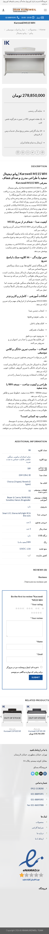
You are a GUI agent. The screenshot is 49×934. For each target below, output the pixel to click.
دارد (29, 506)
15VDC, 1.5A (25, 549)
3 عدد (28, 529)
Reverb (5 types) (26, 482)
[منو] (45, 10)
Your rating (37, 604)
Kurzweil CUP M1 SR (36, 731)
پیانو (31, 33)
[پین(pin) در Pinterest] (23, 152)
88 (29, 450)
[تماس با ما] (37, 774)
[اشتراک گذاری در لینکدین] (18, 152)
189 (29, 468)
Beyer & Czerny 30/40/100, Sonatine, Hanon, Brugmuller (18, 498)
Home (42, 29)
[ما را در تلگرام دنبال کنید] (33, 774)
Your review (36, 618)
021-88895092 (37, 799)
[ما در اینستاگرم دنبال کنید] (45, 774)
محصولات (32, 29)
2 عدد (28, 522)
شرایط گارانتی (38, 827)
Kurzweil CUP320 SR (12, 731)
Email (40, 654)
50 (29, 491)
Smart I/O (6, 513)
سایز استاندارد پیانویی (22, 457)
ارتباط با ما (39, 838)
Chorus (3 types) (14, 481)
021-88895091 (37, 794)
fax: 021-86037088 (35, 805)
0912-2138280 (37, 788)
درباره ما (40, 833)
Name (39, 641)
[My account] (3, 10)
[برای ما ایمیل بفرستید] (41, 774)
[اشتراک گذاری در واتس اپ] (42, 152)
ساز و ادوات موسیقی (15, 29)
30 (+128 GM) (25, 475)
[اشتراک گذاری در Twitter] (32, 152)
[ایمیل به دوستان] (27, 152)
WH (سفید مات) (24, 542)
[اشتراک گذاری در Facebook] (37, 152)
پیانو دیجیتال (21, 33)
